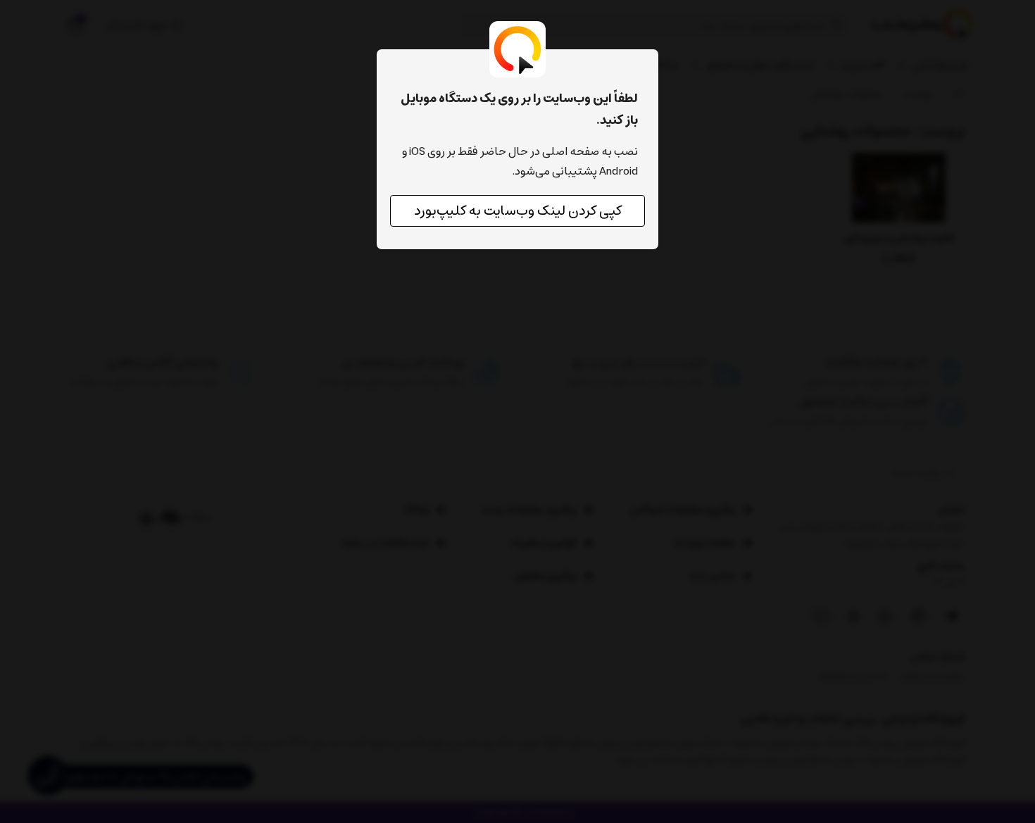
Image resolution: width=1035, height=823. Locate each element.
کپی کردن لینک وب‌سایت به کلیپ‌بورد (518, 210)
